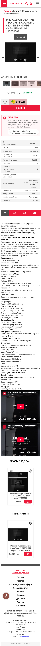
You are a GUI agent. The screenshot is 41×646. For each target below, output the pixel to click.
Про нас (20, 602)
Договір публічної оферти (20, 584)
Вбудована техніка (29, 11)
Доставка (20, 598)
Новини (20, 591)
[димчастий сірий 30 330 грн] (23, 87)
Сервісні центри (20, 588)
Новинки (20, 595)
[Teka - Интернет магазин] (4, 3)
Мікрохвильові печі (12, 13)
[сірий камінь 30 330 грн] (6, 87)
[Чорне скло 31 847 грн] (15, 87)
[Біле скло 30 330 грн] (31, 87)
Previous (3, 58)
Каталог (20, 581)
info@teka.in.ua (23, 636)
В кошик (20, 108)
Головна (7, 11)
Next (38, 58)
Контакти (20, 605)
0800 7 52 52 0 (16, 3)
